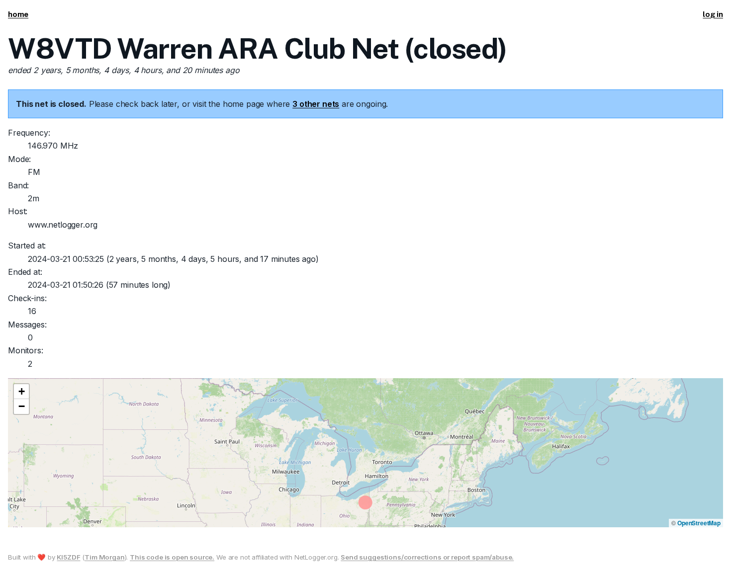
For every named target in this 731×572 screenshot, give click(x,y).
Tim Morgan (104, 557)
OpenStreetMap (699, 522)
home (18, 14)
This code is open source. (172, 557)
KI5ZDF (68, 557)
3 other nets (315, 104)
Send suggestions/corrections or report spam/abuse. (427, 557)
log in (713, 14)
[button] (21, 391)
